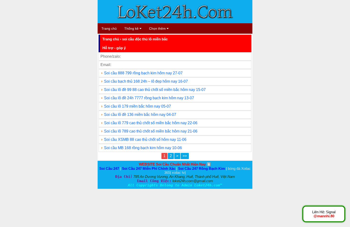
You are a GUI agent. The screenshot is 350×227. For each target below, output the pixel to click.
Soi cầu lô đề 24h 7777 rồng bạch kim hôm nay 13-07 (149, 98)
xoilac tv (178, 172)
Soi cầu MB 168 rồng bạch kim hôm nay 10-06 (143, 148)
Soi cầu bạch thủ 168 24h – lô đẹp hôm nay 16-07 (146, 81)
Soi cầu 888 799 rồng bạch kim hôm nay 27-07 (143, 73)
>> (185, 156)
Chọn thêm (158, 28)
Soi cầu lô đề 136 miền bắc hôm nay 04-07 (140, 115)
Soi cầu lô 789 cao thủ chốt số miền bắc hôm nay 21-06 (150, 131)
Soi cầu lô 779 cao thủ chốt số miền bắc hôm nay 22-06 (150, 123)
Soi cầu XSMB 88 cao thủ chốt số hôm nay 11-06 (145, 139)
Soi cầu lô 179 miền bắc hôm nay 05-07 (137, 106)
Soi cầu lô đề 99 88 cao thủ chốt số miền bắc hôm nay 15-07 (155, 90)
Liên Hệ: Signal (323, 214)
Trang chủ (109, 28)
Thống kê (132, 28)
